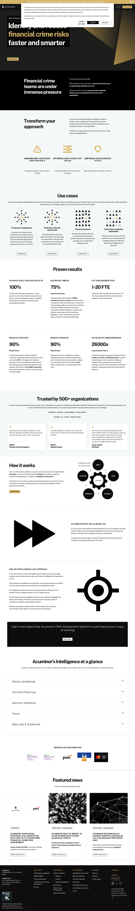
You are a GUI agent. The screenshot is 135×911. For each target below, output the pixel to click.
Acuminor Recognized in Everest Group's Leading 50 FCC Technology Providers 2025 (108, 837)
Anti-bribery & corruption (81, 888)
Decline (105, 22)
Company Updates (67, 828)
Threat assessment (40, 879)
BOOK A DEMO (127, 7)
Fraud (74, 891)
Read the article (17, 854)
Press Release (15, 828)
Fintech (58, 879)
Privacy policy (96, 879)
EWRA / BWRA (38, 876)
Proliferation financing (80, 885)
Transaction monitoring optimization (41, 883)
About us (95, 873)
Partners (95, 876)
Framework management (42, 873)
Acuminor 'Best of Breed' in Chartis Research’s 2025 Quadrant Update (66, 836)
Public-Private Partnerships (58, 889)
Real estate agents (59, 893)
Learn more (21, 253)
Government (57, 885)
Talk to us (116, 878)
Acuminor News (56, 828)
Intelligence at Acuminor (81, 873)
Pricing (36, 887)
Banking (58, 876)
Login (118, 7)
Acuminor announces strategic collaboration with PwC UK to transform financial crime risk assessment (25, 838)
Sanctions (76, 882)
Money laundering (78, 876)
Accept (93, 22)
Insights (115, 870)
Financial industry (59, 873)
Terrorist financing (79, 879)
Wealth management (62, 882)
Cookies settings (81, 22)
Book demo (67, 639)
